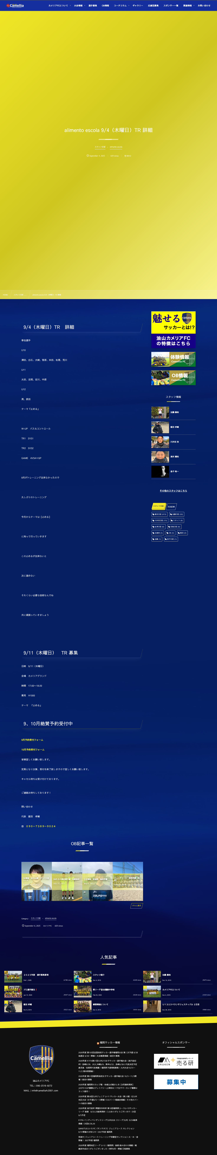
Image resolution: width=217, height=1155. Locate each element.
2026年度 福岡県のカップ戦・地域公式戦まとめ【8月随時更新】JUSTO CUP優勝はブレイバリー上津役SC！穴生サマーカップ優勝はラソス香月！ (107, 1088)
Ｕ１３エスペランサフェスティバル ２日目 (180, 1004)
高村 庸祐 (174, 456)
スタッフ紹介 (99, 975)
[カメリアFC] (15, 6)
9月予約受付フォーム (32, 739)
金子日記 (172, 539)
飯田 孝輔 (174, 427)
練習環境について (100, 1004)
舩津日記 (159, 527)
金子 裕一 (174, 471)
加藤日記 (177, 514)
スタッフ (178, 520)
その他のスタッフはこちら (173, 490)
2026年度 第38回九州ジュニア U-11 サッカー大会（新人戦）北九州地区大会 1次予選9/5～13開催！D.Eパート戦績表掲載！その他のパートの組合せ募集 (108, 1100)
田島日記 (175, 527)
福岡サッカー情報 (110, 1042)
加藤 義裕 (174, 412)
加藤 (158, 539)
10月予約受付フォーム (33, 749)
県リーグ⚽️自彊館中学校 (104, 989)
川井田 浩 (174, 441)
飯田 (183, 533)
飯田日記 (160, 514)
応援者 (159, 533)
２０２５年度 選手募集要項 (35, 975)
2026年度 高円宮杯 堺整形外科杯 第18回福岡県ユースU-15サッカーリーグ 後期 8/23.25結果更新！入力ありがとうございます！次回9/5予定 (107, 1112)
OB (171, 533)
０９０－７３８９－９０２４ (41, 826)
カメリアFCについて (171, 989)
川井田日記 (161, 520)
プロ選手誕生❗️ (30, 989)
